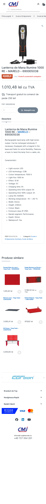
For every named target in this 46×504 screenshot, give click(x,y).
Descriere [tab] (6, 119)
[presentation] (43, 377)
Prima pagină (6, 16)
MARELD (23, 132)
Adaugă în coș (29, 110)
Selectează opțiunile (17, 292)
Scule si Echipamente (23, 16)
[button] (42, 26)
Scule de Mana (27, 239)
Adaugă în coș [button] (40, 292)
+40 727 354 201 (23, 438)
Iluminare (18, 239)
